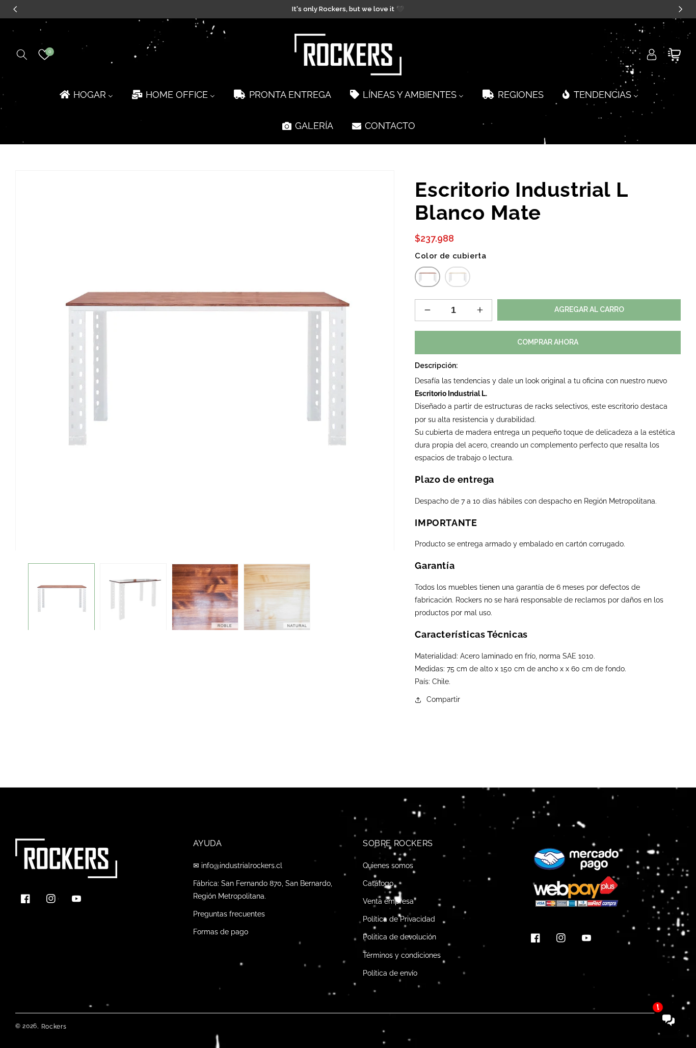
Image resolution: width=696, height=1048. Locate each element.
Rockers (54, 1026)
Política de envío (390, 973)
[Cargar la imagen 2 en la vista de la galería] (133, 597)
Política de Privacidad (399, 919)
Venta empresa (388, 901)
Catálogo (378, 883)
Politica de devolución (399, 937)
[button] (21, 54)
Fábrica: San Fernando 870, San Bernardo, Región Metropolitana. (262, 889)
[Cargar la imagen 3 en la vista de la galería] (205, 597)
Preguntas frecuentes (229, 914)
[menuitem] (85, 94)
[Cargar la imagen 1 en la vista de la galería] (61, 597)
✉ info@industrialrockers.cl (237, 865)
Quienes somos (388, 865)
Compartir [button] (443, 699)
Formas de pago (220, 932)
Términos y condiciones (402, 955)
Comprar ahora (547, 342)
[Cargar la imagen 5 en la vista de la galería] (277, 597)
